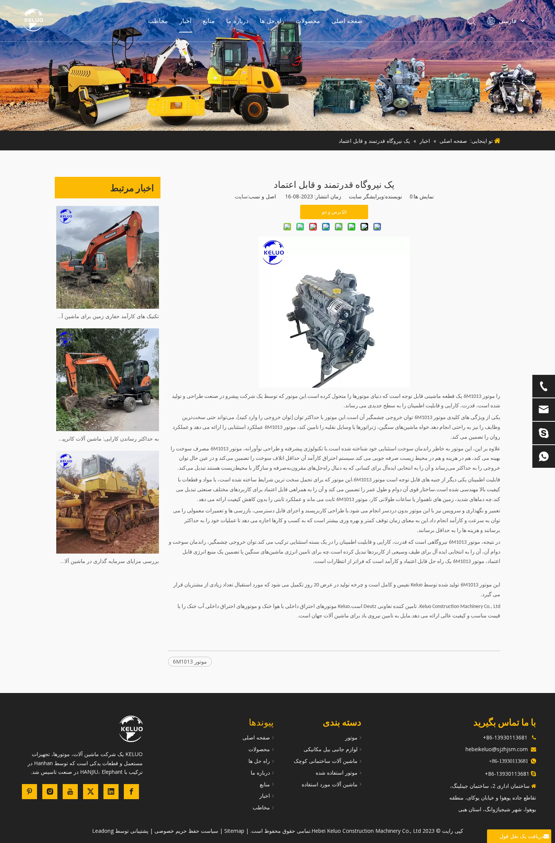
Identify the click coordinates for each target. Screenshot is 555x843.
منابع (209, 21)
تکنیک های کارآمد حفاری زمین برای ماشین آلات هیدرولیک (107, 316)
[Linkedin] (111, 791)
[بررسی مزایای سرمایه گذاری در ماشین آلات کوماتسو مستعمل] (107, 502)
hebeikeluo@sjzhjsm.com (497, 749)
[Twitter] (90, 791)
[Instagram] (49, 791)
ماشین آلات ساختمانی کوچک (326, 760)
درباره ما (237, 21)
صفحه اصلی (346, 21)
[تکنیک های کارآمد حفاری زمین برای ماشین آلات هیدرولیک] (107, 257)
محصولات (308, 21)
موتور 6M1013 (190, 661)
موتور (351, 737)
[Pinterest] (29, 791)
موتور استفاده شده (337, 772)
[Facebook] (131, 791)
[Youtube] (70, 791)
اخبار (185, 21)
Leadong (103, 830)
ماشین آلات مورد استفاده (330, 784)
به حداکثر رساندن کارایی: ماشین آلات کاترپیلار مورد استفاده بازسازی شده (107, 438)
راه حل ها (272, 21)
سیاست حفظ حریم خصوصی (186, 830)
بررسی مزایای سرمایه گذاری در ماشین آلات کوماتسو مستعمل (107, 561)
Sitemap (234, 830)
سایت (241, 196)
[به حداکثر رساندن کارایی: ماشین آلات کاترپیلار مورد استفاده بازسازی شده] (107, 379)
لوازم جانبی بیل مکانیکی (331, 749)
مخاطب (158, 21)
